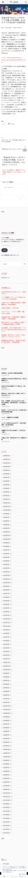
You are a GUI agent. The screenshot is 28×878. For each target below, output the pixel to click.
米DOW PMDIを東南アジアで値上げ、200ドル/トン (13, 387)
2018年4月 (6, 778)
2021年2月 (6, 655)
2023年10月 (6, 539)
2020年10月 (6, 670)
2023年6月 (6, 553)
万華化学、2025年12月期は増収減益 (11, 373)
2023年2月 (6, 568)
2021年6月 (6, 641)
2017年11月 (6, 796)
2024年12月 (6, 503)
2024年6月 (6, 521)
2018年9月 (6, 760)
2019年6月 (6, 728)
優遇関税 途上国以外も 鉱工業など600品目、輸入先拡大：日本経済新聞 (13, 341)
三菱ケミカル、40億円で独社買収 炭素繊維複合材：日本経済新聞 (13, 303)
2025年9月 (6, 470)
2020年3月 (6, 695)
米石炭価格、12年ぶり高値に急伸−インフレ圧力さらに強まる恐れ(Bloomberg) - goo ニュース (14, 329)
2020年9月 (6, 673)
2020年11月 (6, 666)
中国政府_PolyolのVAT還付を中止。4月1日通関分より (14, 379)
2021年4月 (6, 648)
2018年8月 (6, 764)
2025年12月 (6, 463)
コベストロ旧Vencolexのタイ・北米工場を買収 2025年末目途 (13, 424)
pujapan (19, 27)
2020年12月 (6, 662)
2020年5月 (6, 688)
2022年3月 (6, 608)
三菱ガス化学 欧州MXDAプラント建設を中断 (14, 438)
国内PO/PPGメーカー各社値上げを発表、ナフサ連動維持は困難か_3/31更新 (14, 323)
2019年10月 (6, 713)
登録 (4, 250)
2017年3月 (6, 825)
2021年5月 (6, 644)
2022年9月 (6, 586)
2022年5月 (6, 601)
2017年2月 (6, 829)
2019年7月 (6, 724)
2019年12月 (6, 706)
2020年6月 (6, 684)
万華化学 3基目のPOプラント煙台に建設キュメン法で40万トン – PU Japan (14, 172)
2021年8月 (6, 633)
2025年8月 (6, 474)
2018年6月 (6, 771)
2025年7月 (6, 477)
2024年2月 (6, 532)
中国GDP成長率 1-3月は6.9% (10, 308)
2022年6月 (6, 597)
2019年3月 (6, 738)
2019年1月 (6, 746)
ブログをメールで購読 (7, 232)
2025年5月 (6, 485)
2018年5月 (6, 775)
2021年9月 (6, 630)
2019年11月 (6, 709)
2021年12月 (6, 619)
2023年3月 (6, 564)
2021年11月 (6, 622)
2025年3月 (6, 492)
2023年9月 (6, 543)
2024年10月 (6, 510)
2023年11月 (6, 535)
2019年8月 (6, 720)
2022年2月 (6, 612)
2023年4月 (6, 561)
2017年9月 (6, 804)
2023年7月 (6, 550)
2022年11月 (6, 579)
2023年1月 (6, 572)
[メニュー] (2, 2)
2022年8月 (6, 590)
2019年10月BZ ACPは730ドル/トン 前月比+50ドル (13, 293)
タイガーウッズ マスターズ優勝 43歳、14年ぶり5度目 (13, 312)
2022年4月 (6, 604)
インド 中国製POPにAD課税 (10, 417)
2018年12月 (6, 749)
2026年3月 (6, 456)
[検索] (24, 2)
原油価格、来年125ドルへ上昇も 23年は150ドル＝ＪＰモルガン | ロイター (13, 336)
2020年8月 (6, 677)
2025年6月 (6, 481)
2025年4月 (6, 488)
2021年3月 (6, 651)
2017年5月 (6, 818)
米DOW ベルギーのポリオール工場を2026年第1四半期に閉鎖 (14, 411)
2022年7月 (6, 593)
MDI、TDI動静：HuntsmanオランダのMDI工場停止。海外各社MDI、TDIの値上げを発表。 (13, 402)
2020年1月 (6, 702)
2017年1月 (6, 833)
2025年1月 (6, 499)
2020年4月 (6, 691)
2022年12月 (6, 575)
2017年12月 (6, 793)
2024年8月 (6, 514)
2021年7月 (6, 637)
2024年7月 (6, 517)
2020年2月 (6, 699)
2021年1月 (6, 659)
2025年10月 (6, 466)
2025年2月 (6, 495)
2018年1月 (6, 789)
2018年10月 (6, 757)
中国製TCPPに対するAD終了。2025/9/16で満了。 (13, 431)
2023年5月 (6, 557)
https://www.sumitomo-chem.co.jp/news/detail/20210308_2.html (13, 60)
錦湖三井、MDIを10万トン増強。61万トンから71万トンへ (13, 394)
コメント (21, 198)
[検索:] (14, 264)
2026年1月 (6, 459)
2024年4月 (6, 528)
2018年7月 (6, 767)
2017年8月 (6, 807)
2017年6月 (6, 815)
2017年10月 (6, 800)
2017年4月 (6, 822)
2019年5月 (6, 731)
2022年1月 (6, 615)
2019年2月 (6, 742)
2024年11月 (6, 506)
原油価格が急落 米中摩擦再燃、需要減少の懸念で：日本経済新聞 (13, 318)
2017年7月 (6, 811)
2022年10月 (6, 582)
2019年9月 (6, 717)
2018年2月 (6, 786)
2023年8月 (6, 546)
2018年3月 (6, 782)
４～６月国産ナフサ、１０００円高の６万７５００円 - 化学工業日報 (13, 298)
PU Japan (14, 1)
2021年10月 (6, 626)
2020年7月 (6, 680)
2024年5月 (6, 525)
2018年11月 (6, 753)
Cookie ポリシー (9, 872)
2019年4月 (6, 735)
